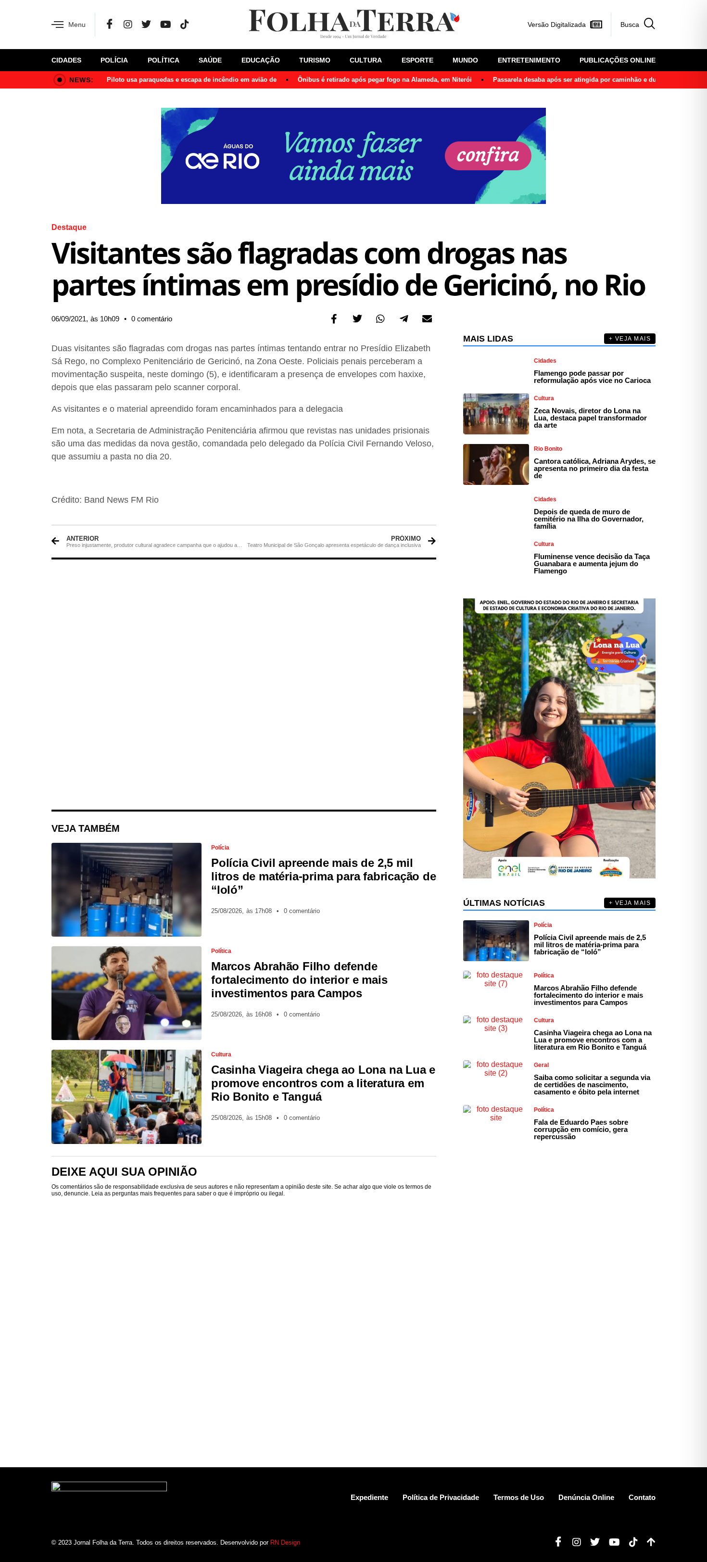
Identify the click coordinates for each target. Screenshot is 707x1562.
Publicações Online (618, 60)
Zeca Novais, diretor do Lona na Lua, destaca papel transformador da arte (590, 417)
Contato (642, 1497)
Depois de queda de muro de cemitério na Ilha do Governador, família (589, 519)
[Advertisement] (243, 684)
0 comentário (151, 319)
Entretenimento (529, 60)
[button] (334, 319)
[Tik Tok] (184, 24)
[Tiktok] (630, 1542)
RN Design (285, 1542)
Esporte (417, 60)
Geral (541, 1065)
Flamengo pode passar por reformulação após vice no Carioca (592, 376)
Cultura (366, 60)
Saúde (210, 60)
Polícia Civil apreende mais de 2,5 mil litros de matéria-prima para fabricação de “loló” (323, 876)
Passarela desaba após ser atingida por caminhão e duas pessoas (591, 79)
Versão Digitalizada (557, 24)
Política (163, 60)
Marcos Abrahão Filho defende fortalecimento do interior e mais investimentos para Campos (299, 980)
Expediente (369, 1497)
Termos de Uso (518, 1497)
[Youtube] (611, 1542)
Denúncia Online (586, 1497)
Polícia (114, 60)
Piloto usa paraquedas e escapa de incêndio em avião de (192, 79)
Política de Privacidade (441, 1497)
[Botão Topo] (648, 1542)
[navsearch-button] (633, 24)
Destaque (69, 227)
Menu (77, 24)
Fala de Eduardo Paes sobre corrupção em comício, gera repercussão (581, 1129)
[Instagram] (128, 24)
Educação (260, 60)
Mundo (465, 60)
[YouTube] (165, 24)
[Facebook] (109, 24)
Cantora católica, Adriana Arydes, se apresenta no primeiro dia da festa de (595, 468)
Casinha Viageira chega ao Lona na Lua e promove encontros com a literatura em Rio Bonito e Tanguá (323, 1083)
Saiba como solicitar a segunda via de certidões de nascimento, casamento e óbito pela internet (592, 1084)
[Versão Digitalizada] (596, 24)
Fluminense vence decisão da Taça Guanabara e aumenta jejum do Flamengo (592, 563)
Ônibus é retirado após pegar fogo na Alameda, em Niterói (385, 79)
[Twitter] (146, 24)
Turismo (314, 60)
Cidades (66, 60)
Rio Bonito (548, 449)
